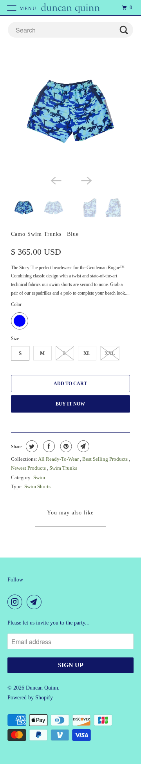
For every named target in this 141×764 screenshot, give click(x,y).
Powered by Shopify (30, 698)
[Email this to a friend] (82, 446)
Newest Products (29, 468)
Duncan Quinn (42, 688)
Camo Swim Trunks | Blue (45, 234)
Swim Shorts (37, 486)
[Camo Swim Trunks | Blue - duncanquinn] (70, 111)
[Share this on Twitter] (31, 446)
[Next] (85, 179)
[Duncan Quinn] (70, 7)
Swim (39, 477)
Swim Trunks (63, 468)
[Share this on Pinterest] (65, 446)
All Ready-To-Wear (59, 459)
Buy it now (70, 404)
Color (16, 304)
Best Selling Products (105, 459)
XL (86, 353)
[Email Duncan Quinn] (36, 601)
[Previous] (55, 179)
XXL (110, 353)
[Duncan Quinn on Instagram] (16, 601)
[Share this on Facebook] (48, 446)
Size (15, 338)
